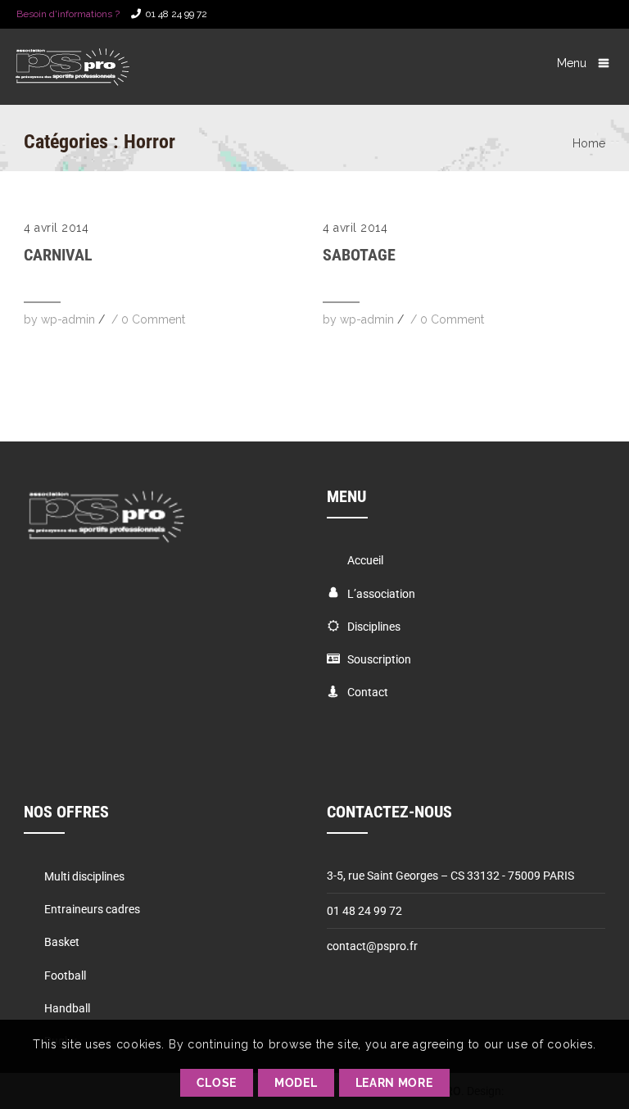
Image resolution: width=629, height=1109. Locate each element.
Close (217, 1082)
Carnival (58, 255)
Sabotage (359, 255)
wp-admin (68, 319)
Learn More (394, 1082)
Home (588, 143)
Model (296, 1082)
